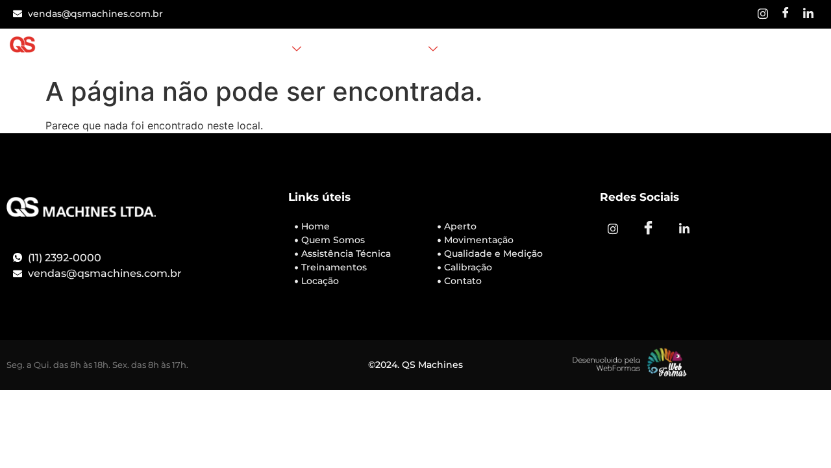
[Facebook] (785, 14)
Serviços (266, 50)
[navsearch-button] (655, 50)
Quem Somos (196, 50)
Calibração (482, 50)
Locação (340, 50)
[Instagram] (763, 14)
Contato (544, 50)
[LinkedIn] (808, 14)
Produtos (400, 50)
